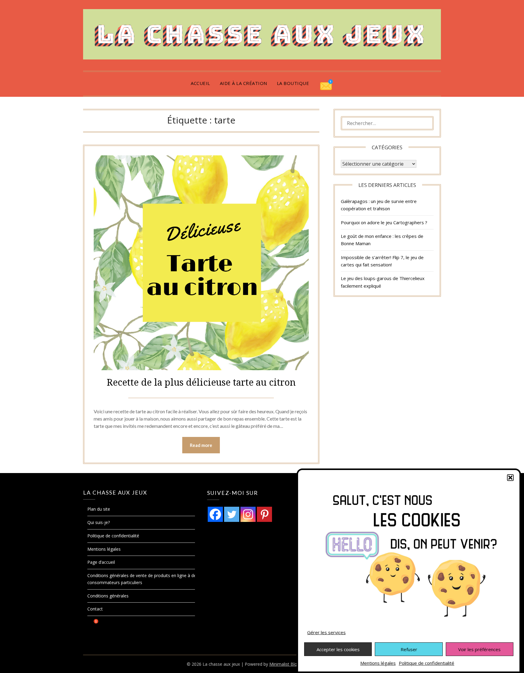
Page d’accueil (101, 562)
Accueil (200, 83)
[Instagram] (248, 514)
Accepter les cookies (338, 649)
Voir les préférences (479, 649)
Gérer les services (326, 632)
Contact (95, 609)
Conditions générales (108, 596)
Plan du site (98, 509)
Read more (201, 445)
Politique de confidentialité (426, 663)
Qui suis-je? (98, 522)
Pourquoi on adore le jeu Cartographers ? (384, 222)
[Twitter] (231, 514)
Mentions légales (378, 663)
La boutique (293, 83)
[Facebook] (215, 514)
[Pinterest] (264, 514)
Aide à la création (243, 83)
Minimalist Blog (284, 664)
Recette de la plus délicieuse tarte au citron (201, 382)
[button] (510, 478)
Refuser (409, 649)
